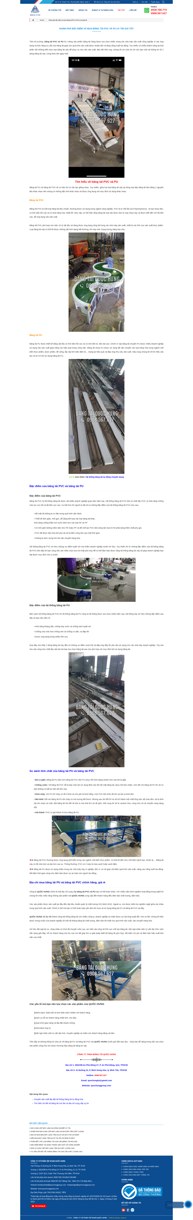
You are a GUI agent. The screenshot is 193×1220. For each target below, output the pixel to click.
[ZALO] (132, 1210)
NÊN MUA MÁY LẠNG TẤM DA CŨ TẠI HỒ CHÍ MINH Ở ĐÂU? (52, 1138)
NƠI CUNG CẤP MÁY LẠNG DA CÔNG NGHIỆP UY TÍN (50, 1128)
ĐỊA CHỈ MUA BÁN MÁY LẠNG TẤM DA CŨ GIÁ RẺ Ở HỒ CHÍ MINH (54, 1135)
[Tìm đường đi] (39, 1206)
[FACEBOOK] (128, 1210)
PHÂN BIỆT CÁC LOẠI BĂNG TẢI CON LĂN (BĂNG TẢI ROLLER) (53, 1141)
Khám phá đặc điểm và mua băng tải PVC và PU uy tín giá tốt (96, 28)
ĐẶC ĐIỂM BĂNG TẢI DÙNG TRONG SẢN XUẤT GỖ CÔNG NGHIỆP (55, 1145)
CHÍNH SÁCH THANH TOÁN (132, 1172)
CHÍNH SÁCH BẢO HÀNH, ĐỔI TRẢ (135, 1169)
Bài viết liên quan (38, 1123)
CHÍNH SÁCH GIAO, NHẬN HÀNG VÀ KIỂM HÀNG (140, 1166)
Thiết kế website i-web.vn (117, 1218)
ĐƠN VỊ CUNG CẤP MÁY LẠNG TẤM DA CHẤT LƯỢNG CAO (52, 1148)
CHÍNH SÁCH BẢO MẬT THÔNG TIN (135, 1175)
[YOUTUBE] (123, 1210)
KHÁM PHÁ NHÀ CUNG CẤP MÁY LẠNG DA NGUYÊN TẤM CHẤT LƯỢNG (57, 1131)
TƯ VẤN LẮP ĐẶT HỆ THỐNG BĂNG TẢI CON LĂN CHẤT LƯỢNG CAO (56, 1151)
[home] (35, 10)
